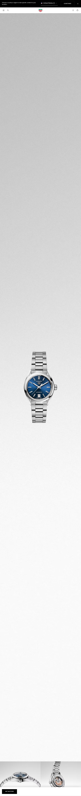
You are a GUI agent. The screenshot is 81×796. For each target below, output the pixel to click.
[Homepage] (40, 10)
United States (48, 3)
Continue (69, 3)
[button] (73, 10)
